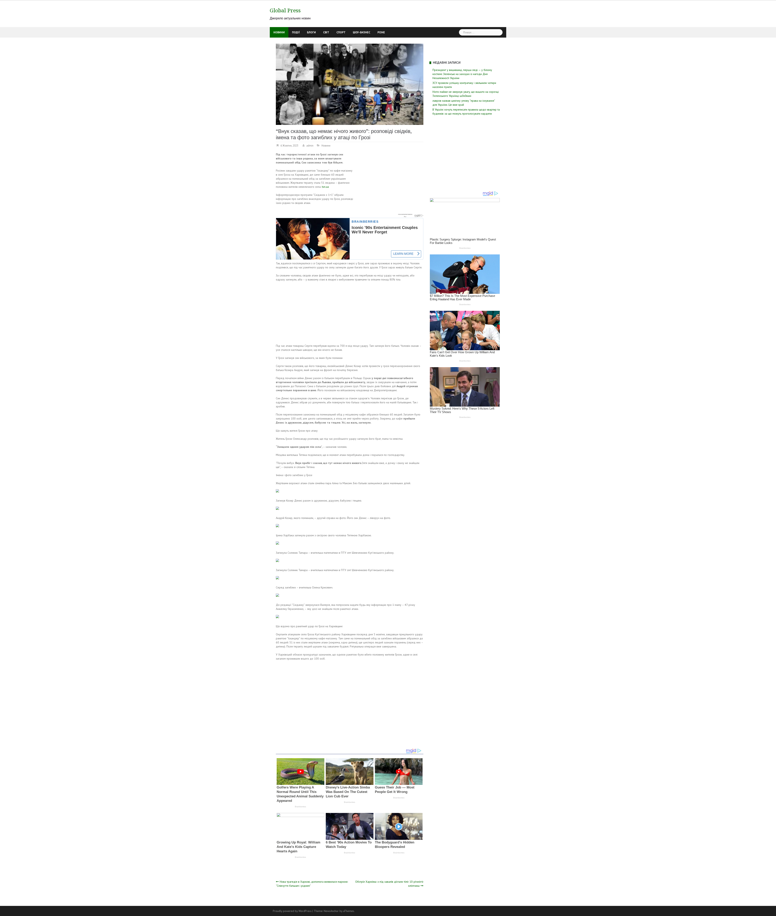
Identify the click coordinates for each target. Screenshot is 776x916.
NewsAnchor (331, 911)
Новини (279, 32)
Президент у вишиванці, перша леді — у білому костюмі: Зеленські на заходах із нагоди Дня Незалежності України (462, 74)
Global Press (285, 10)
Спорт (341, 32)
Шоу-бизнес (361, 32)
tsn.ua (325, 187)
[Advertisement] (389, 182)
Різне (381, 32)
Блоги (311, 32)
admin (309, 145)
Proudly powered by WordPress (292, 911)
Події (296, 32)
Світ (326, 32)
